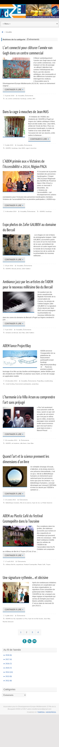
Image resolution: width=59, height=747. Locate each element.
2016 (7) (7, 664)
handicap (23, 98)
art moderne (15, 443)
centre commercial (13, 98)
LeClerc (29, 98)
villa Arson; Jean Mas (26, 443)
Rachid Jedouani (8, 621)
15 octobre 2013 (10, 500)
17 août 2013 (9, 561)
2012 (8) (7, 681)
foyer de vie (36, 503)
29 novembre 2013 (11, 440)
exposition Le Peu (22, 618)
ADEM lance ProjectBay (17, 346)
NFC (34, 98)
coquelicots (19, 564)
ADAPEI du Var (10, 618)
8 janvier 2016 (9, 95)
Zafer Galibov (26, 268)
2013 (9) (7, 676)
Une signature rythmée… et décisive (25, 578)
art (6, 98)
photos (19, 268)
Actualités (21, 95)
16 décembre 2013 (11, 381)
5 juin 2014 (8, 329)
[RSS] (29, 641)
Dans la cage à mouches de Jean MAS (26, 112)
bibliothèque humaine (12, 503)
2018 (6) (7, 655)
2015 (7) (7, 668)
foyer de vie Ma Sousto (35, 618)
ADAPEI (8, 148)
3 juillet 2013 (9, 615)
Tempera (40, 712)
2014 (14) (8, 672)
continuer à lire (13, 90)
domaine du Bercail (12, 332)
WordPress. (51, 712)
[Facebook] (25, 641)
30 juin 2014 (9, 265)
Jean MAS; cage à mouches (27, 148)
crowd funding (10, 384)
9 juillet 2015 (9, 145)
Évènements (29, 95)
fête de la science (25, 503)
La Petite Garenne (46, 503)
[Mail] (34, 641)
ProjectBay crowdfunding (45, 381)
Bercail (14, 268)
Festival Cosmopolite (30, 564)
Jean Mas (22, 332)
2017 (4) (7, 659)
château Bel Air (10, 564)
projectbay (35, 384)
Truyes (48, 564)
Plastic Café (41, 564)
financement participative (23, 384)
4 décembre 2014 (10, 211)
